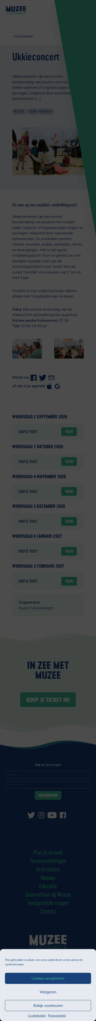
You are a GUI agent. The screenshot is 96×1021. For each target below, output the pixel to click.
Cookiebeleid (37, 1016)
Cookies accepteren (48, 978)
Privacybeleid (57, 1016)
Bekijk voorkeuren (48, 1005)
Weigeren (48, 992)
